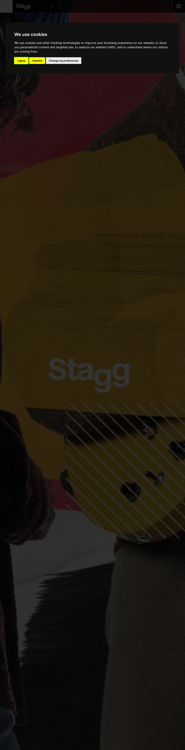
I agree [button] (21, 60)
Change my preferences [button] (63, 60)
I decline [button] (37, 60)
